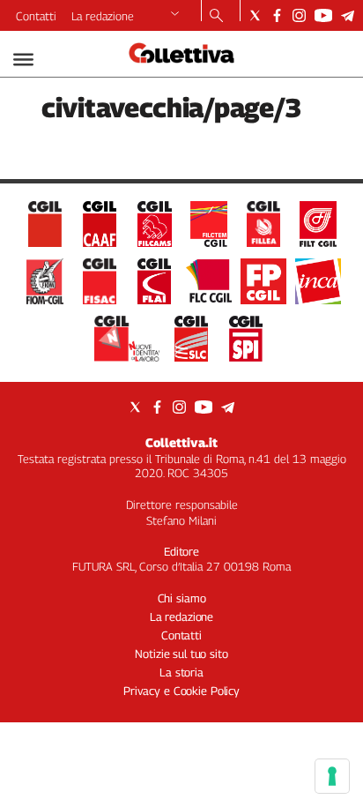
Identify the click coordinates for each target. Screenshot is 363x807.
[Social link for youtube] (323, 15)
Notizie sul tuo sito (181, 653)
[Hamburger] (23, 59)
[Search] (216, 17)
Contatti (36, 16)
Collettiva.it (181, 442)
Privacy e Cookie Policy (181, 691)
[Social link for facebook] (277, 15)
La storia (181, 672)
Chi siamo (182, 598)
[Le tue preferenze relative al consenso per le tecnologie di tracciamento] (332, 776)
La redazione (102, 16)
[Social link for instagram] (299, 15)
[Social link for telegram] (347, 15)
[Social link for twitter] (255, 15)
